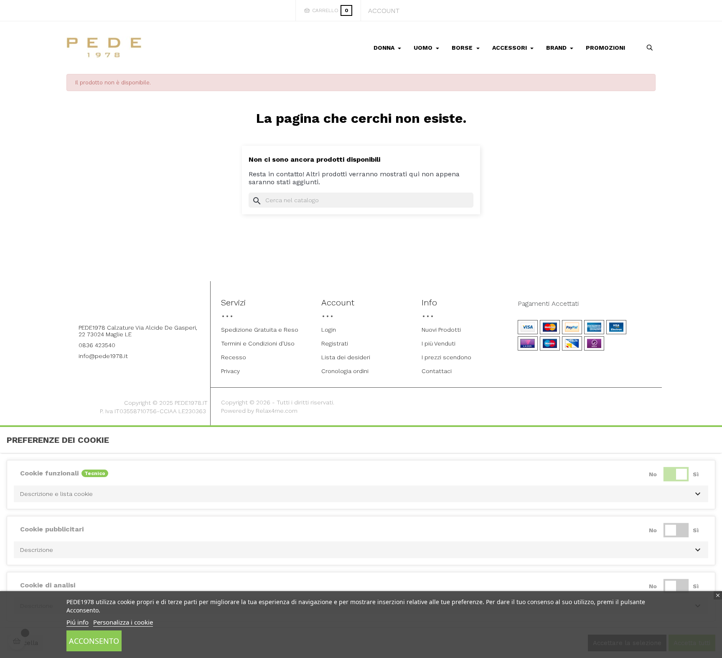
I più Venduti (438, 343)
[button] (361, 493)
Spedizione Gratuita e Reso (259, 329)
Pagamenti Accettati (548, 303)
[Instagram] (147, 305)
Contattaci (437, 371)
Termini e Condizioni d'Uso (258, 343)
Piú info (77, 622)
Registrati (334, 343)
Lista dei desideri (345, 357)
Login (328, 329)
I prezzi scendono (446, 357)
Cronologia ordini (345, 371)
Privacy (230, 371)
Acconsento (94, 641)
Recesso (233, 357)
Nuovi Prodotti (441, 329)
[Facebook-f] (124, 305)
